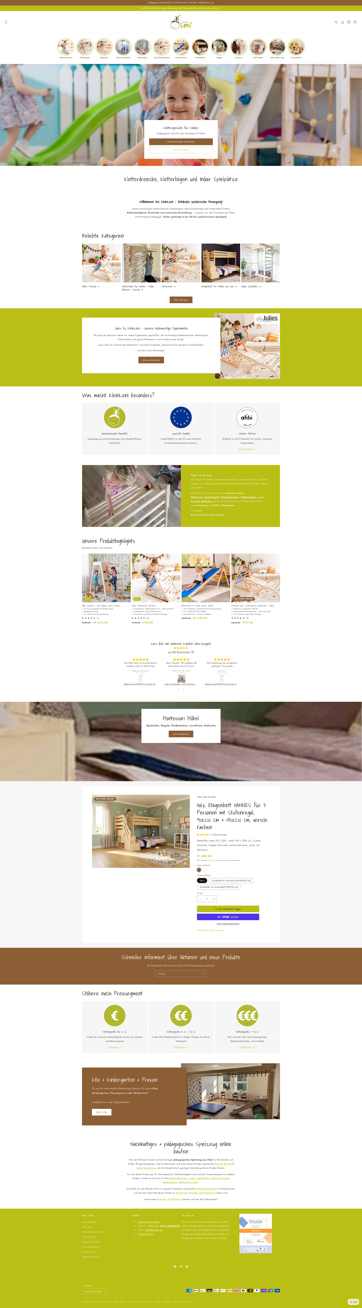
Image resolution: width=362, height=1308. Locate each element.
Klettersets (167, 286)
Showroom (87, 1226)
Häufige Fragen (89, 1236)
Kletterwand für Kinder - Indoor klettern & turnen (138, 288)
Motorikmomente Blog (92, 1231)
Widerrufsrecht (120, 1301)
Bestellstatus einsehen (149, 1221)
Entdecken (113, 1047)
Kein (202, 880)
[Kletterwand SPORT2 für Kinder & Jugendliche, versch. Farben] (141, 679)
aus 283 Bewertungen (179, 652)
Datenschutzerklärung (137, 1301)
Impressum (167, 1301)
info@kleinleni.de (154, 1230)
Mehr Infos (101, 1112)
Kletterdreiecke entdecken (181, 141)
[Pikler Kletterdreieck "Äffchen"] (222, 679)
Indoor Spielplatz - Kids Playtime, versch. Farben (100, 606)
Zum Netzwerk (246, 449)
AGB (149, 1301)
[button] (6, 22)
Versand (212, 860)
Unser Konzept (181, 149)
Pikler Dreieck (89, 286)
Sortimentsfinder (89, 1222)
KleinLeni (92, 1301)
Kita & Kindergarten (91, 1246)
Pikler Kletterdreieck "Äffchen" (144, 606)
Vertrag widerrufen (90, 1256)
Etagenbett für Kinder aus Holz (218, 286)
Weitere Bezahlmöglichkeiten (228, 923)
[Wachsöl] (199, 870)
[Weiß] (205, 870)
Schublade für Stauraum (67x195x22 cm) (231, 880)
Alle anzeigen (181, 299)
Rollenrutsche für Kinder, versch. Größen (197, 606)
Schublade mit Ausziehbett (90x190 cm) (219, 886)
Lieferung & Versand (91, 1241)
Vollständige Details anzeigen (211, 930)
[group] (65, 48)
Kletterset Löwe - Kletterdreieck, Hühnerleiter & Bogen (252, 606)
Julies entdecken (151, 360)
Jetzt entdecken (181, 734)
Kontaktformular (146, 1234)
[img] (181, 648)
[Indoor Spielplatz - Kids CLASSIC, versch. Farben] (182, 679)
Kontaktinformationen (182, 1301)
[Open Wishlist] (349, 22)
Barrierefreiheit (89, 1251)
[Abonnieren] (203, 974)
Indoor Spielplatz (249, 286)
